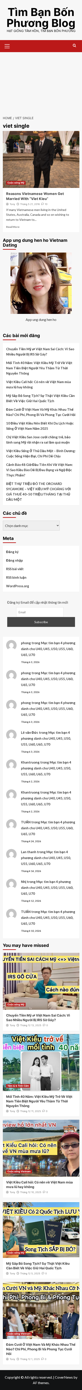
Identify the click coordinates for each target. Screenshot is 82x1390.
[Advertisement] (41, 81)
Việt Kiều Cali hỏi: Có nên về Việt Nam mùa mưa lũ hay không (38, 384)
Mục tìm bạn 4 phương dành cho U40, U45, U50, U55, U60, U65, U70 (48, 649)
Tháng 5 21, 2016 (30, 204)
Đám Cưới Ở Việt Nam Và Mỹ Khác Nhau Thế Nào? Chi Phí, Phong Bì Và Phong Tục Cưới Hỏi (40, 412)
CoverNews (64, 1377)
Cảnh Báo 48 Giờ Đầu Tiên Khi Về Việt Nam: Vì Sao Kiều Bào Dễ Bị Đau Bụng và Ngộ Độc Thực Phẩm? (39, 470)
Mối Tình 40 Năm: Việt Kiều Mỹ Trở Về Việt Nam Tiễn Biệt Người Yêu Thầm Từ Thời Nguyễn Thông (39, 368)
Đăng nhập (14, 560)
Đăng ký (12, 552)
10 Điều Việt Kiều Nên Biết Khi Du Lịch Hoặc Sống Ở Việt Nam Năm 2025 (40, 425)
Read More (12, 226)
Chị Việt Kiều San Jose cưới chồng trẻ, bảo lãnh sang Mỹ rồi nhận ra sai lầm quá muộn (38, 439)
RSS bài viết (15, 569)
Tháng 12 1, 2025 (30, 1359)
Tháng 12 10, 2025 (30, 1192)
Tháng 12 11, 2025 (30, 1111)
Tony (12, 204)
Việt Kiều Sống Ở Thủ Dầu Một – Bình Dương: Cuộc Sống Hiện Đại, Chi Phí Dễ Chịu (41, 453)
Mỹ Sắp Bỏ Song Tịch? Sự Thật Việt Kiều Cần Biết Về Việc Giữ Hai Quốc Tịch (40, 398)
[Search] (74, 46)
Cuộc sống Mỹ (15, 182)
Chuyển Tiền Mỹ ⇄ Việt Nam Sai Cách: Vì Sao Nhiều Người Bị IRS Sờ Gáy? (40, 351)
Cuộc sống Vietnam (19, 1171)
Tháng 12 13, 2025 (30, 1025)
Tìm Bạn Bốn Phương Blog (41, 17)
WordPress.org (17, 586)
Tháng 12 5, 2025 (30, 1273)
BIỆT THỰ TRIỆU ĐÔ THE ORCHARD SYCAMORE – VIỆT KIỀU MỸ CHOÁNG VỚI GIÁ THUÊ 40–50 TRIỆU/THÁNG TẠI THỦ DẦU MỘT (38, 491)
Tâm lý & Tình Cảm (18, 1085)
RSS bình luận (16, 577)
